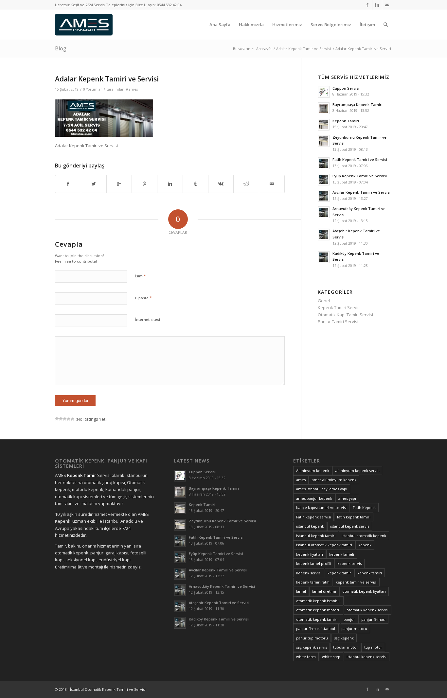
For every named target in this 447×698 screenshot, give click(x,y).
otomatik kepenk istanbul (318, 600)
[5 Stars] (73, 419)
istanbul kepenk (310, 526)
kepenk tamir (339, 572)
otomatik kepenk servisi (367, 609)
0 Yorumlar (92, 89)
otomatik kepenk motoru (318, 609)
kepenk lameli (341, 554)
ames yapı (347, 498)
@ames (131, 89)
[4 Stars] (69, 419)
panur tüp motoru (312, 638)
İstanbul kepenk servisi (366, 656)
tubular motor (345, 647)
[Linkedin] (377, 5)
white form (306, 656)
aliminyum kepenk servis (357, 470)
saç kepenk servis (311, 647)
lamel (301, 591)
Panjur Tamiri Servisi (338, 321)
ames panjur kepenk (314, 498)
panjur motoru (354, 628)
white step (331, 656)
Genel (324, 301)
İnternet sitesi (147, 319)
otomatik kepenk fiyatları (364, 591)
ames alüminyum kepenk (334, 479)
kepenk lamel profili (313, 563)
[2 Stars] (61, 419)
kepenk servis (349, 563)
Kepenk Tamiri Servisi (339, 307)
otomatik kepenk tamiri (316, 619)
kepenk (364, 544)
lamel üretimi (324, 591)
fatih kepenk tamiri (353, 517)
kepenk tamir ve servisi (356, 582)
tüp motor (373, 647)
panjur (349, 619)
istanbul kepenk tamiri (315, 535)
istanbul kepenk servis (349, 526)
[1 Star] (57, 419)
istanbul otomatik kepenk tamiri (324, 544)
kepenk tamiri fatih (313, 582)
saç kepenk (344, 638)
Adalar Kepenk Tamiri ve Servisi (107, 78)
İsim (140, 276)
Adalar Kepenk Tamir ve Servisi (303, 48)
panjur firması (373, 619)
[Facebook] (367, 5)
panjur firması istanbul (315, 628)
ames (301, 479)
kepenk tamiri (369, 572)
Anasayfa (264, 48)
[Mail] (387, 5)
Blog (60, 48)
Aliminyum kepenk (312, 470)
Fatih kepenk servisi (313, 517)
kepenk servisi (308, 572)
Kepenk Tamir (81, 475)
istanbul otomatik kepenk (364, 535)
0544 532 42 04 (169, 4)
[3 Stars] (65, 419)
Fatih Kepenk (364, 507)
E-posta (143, 298)
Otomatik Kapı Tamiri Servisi (345, 315)
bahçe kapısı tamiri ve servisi (321, 507)
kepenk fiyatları (309, 554)
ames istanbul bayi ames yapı (321, 488)
